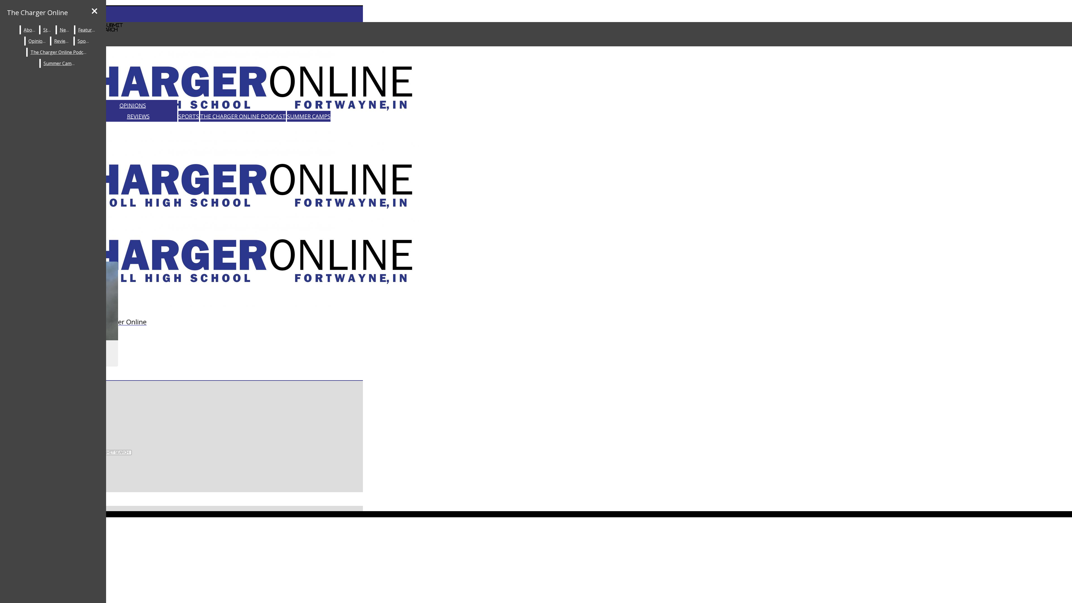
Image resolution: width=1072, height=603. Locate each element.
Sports (188, 116)
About (30, 30)
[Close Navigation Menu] (94, 11)
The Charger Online (37, 12)
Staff (48, 30)
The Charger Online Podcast (243, 116)
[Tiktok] (181, 532)
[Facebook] (109, 421)
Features (87, 30)
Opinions (132, 105)
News (65, 30)
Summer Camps (309, 116)
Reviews (138, 116)
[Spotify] (181, 543)
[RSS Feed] (181, 554)
